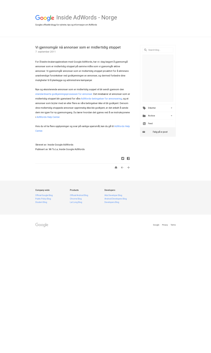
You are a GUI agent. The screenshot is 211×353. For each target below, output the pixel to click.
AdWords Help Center (48, 117)
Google (156, 225)
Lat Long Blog (76, 202)
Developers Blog (111, 202)
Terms (173, 225)
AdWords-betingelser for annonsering (101, 98)
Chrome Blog (76, 199)
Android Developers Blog (115, 199)
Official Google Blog (44, 195)
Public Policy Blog (43, 199)
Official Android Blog (79, 195)
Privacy (165, 225)
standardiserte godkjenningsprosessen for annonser (63, 94)
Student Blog (41, 202)
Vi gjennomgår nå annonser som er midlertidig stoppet (78, 47)
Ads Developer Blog (113, 195)
